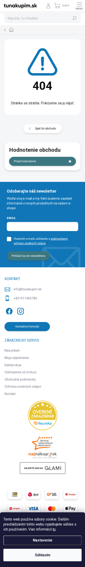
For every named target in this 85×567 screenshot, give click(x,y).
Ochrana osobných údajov (23, 386)
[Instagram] (20, 310)
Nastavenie (42, 540)
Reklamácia (13, 365)
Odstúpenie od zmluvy (20, 372)
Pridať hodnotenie (25, 161)
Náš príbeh (12, 350)
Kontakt (10, 394)
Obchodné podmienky (20, 379)
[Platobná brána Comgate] (15, 508)
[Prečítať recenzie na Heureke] (42, 415)
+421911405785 (25, 298)
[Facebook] (8, 310)
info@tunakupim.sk (27, 289)
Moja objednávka (17, 358)
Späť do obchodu (45, 128)
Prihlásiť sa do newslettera (28, 256)
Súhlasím (42, 555)
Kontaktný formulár (27, 326)
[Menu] (79, 5)
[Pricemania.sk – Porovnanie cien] (42, 446)
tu (54, 529)
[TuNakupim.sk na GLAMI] (43, 468)
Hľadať (74, 18)
